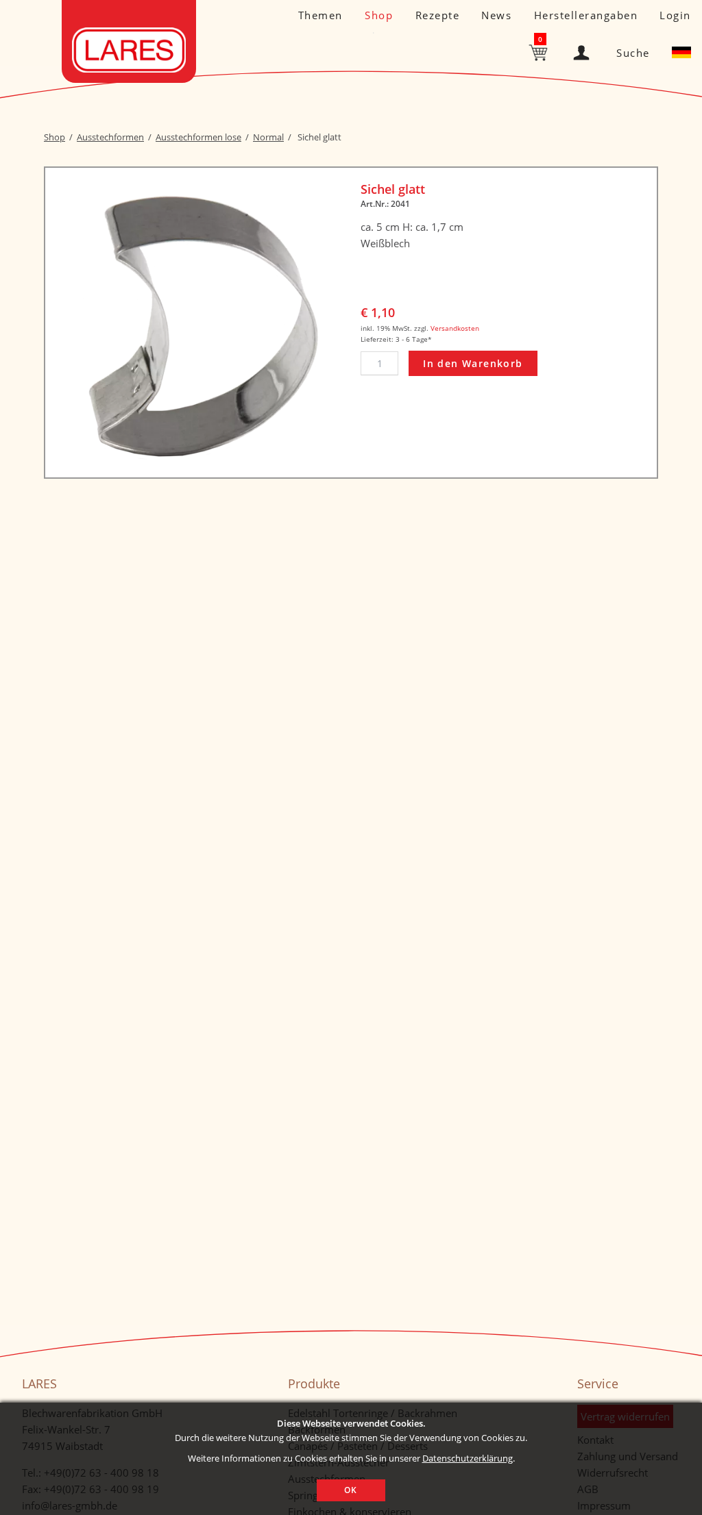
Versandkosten (455, 328)
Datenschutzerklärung (467, 1458)
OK (350, 1490)
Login (675, 15)
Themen (320, 15)
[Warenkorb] (539, 51)
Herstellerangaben (586, 15)
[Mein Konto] (584, 50)
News (496, 15)
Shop (379, 15)
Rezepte (437, 15)
